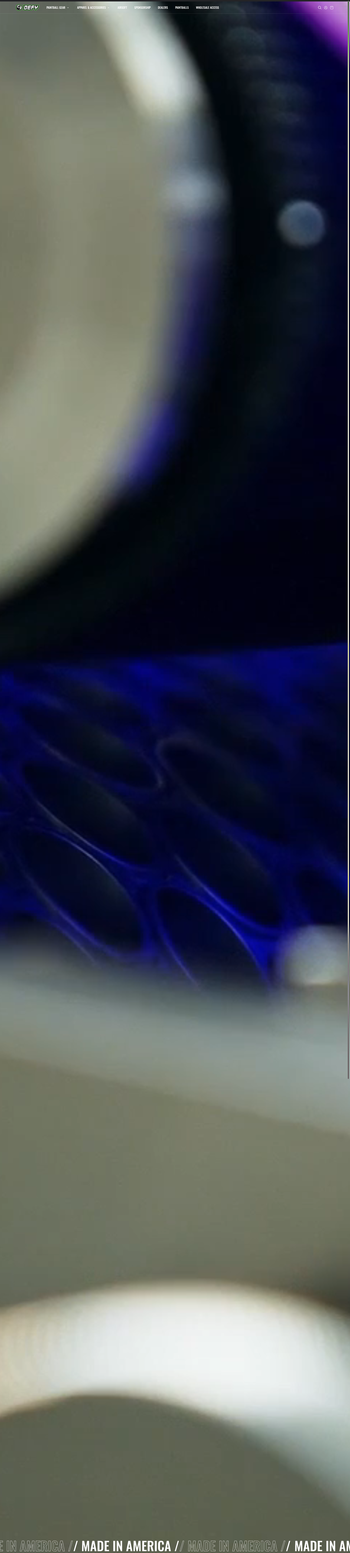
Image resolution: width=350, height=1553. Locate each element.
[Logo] (27, 7)
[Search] (319, 7)
